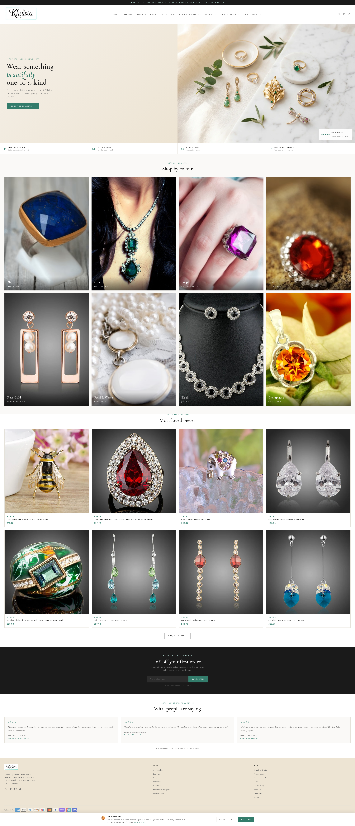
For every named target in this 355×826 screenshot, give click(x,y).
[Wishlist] (344, 14)
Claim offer (198, 679)
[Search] (338, 14)
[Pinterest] (15, 789)
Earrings (127, 14)
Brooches (141, 14)
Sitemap (257, 797)
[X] (20, 789)
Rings (153, 14)
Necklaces (210, 14)
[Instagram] (5, 789)
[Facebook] (10, 789)
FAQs (256, 782)
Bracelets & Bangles (190, 14)
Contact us (258, 793)
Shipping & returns (261, 770)
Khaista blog (259, 785)
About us (257, 789)
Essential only (226, 819)
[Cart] (349, 14)
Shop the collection (22, 106)
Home (116, 14)
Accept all (246, 819)
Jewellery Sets (167, 14)
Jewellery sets (158, 793)
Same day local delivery (263, 778)
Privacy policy (139, 822)
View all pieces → (177, 636)
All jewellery (158, 770)
